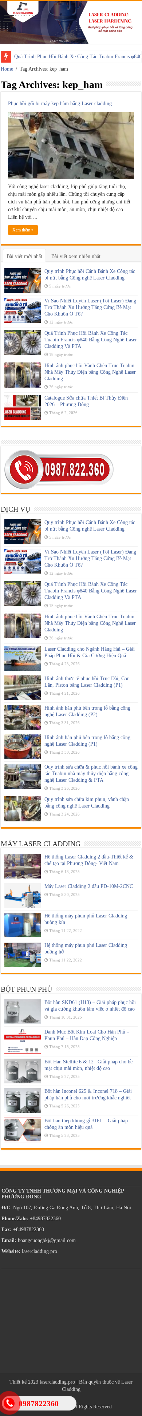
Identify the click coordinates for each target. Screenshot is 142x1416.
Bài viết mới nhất (24, 256)
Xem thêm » (22, 230)
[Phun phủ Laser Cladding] (71, 22)
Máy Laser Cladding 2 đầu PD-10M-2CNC (88, 886)
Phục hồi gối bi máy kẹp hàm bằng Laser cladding (60, 103)
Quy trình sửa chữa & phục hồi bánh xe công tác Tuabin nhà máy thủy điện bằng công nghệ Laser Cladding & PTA (91, 773)
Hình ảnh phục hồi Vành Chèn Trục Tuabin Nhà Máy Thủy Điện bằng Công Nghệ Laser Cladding (90, 372)
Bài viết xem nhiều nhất (75, 256)
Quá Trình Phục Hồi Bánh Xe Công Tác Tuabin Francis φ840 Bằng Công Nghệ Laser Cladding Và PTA (90, 339)
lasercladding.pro (57, 1382)
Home (7, 69)
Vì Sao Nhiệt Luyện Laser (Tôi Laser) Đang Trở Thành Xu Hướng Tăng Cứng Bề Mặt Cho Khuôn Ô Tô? (90, 307)
